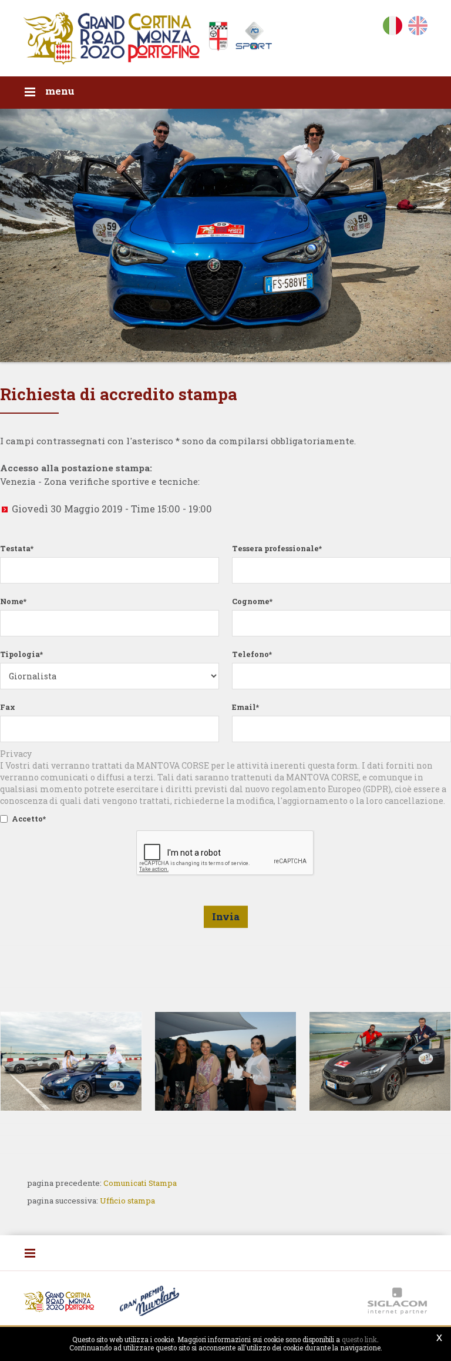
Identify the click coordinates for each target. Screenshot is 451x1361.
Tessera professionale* (277, 548)
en (418, 28)
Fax (7, 707)
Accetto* (29, 818)
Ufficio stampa (127, 1200)
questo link (359, 1339)
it (392, 28)
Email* (245, 707)
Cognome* (252, 601)
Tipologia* (21, 654)
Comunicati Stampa (140, 1183)
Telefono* (252, 654)
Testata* (16, 548)
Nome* (13, 601)
